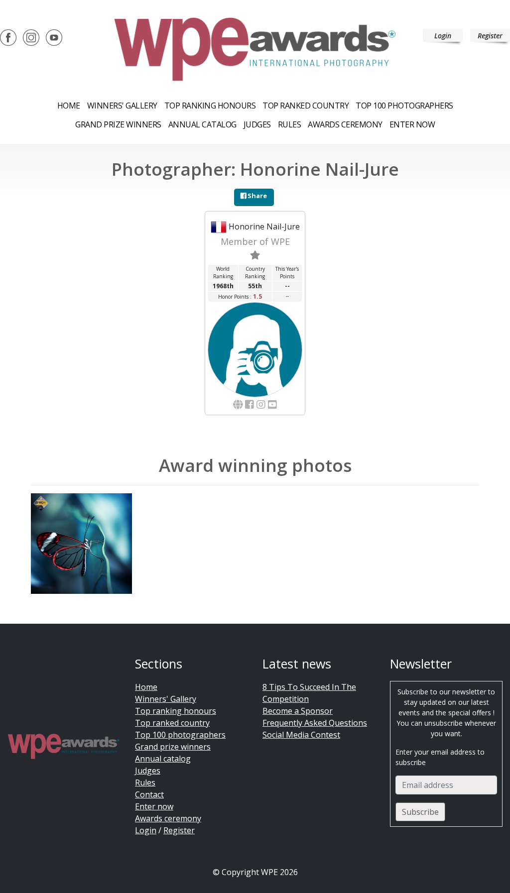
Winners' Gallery (122, 105)
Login (442, 35)
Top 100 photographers (180, 734)
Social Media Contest (301, 734)
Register (490, 35)
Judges (257, 124)
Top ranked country (305, 105)
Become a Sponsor (297, 710)
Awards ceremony (345, 124)
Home (68, 105)
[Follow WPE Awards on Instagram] (31, 36)
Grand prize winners (118, 124)
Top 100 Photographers (404, 105)
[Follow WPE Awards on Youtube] (54, 36)
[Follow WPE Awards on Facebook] (8, 36)
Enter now (412, 124)
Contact (149, 794)
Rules (289, 124)
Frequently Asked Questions (314, 722)
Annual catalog (202, 124)
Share (256, 195)
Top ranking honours (210, 105)
